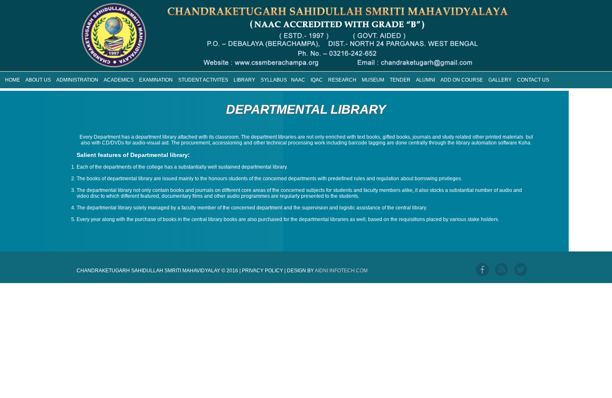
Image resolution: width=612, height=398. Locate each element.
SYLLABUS (274, 80)
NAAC (298, 80)
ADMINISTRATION (77, 80)
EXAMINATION (156, 80)
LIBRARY (244, 80)
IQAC (317, 80)
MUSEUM (373, 80)
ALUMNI (425, 80)
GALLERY (500, 80)
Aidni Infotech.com (341, 271)
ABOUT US (38, 80)
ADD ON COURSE (461, 80)
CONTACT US (533, 80)
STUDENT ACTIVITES (203, 80)
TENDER (400, 80)
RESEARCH (342, 80)
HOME (12, 80)
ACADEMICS (119, 80)
